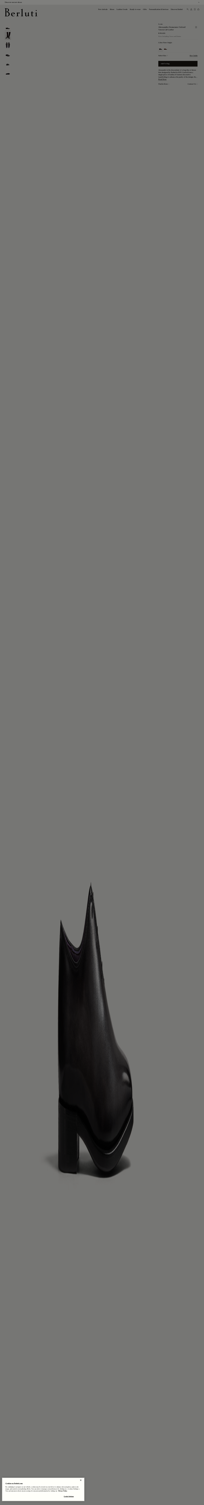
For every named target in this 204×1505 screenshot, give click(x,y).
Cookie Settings (69, 1496)
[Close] (80, 1480)
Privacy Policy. (62, 1491)
